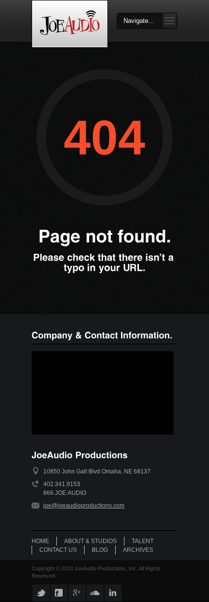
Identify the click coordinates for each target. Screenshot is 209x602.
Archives (138, 549)
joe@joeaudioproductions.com (83, 505)
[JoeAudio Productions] (70, 24)
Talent (143, 541)
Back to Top (180, 29)
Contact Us (58, 549)
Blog (100, 549)
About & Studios (90, 541)
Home (40, 541)
